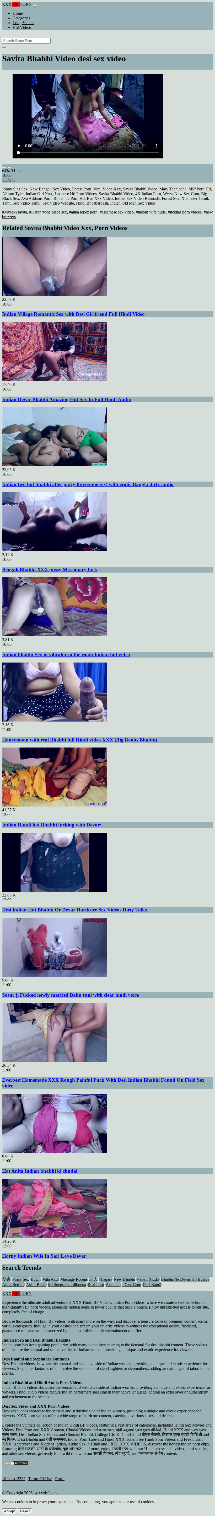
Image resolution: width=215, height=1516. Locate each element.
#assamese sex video (117, 212)
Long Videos (23, 22)
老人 (93, 1279)
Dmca (59, 1478)
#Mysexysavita (14, 212)
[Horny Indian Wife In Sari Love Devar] (54, 1236)
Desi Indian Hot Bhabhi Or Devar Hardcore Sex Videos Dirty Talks (74, 909)
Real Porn (96, 1284)
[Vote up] (4, 167)
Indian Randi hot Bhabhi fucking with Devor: (51, 825)
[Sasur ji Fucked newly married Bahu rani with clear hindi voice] (54, 975)
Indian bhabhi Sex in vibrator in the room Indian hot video (66, 654)
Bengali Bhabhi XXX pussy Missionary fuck (49, 569)
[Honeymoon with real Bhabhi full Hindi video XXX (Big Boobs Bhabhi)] (54, 720)
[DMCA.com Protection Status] (15, 1464)
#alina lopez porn (83, 212)
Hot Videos (22, 27)
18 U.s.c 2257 (13, 1478)
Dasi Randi (152, 1284)
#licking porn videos (185, 212)
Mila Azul (50, 1279)
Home (18, 13)
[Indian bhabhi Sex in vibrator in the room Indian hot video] (54, 635)
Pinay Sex (20, 1279)
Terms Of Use (40, 1478)
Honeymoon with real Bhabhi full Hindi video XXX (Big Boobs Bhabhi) (79, 740)
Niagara (105, 1279)
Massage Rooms (74, 1279)
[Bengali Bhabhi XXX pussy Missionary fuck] (54, 550)
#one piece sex (54, 212)
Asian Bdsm (36, 1284)
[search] (4, 47)
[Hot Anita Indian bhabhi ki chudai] (54, 1151)
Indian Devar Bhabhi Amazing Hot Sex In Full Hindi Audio (66, 399)
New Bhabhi (124, 1279)
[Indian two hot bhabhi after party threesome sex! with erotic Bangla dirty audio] (54, 465)
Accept (9, 1511)
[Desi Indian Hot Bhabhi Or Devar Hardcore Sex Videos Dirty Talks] (54, 890)
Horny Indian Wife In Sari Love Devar (44, 1256)
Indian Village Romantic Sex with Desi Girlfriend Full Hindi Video (73, 314)
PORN (17, 4)
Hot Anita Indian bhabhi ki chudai (39, 1171)
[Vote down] (9, 167)
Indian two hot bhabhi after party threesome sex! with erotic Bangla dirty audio (88, 484)
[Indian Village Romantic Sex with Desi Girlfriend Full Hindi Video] (54, 294)
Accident (113, 1284)
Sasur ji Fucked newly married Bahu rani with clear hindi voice (70, 995)
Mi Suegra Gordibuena (67, 1284)
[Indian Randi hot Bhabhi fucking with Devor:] (54, 805)
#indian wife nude (151, 212)
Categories (21, 18)
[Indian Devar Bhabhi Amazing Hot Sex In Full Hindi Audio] (54, 379)
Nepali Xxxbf (148, 1279)
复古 (6, 1279)
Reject (25, 1511)
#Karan (35, 212)
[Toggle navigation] (35, 6)
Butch (36, 1279)
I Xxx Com (131, 1284)
